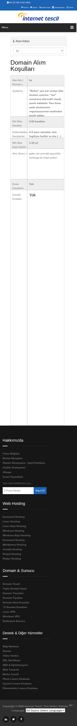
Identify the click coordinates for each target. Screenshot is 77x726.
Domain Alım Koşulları (16, 602)
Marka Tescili (11, 674)
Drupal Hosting (12, 553)
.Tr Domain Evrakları (15, 607)
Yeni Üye (25, 7)
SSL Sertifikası (11, 660)
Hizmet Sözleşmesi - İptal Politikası (24, 462)
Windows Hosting (13, 530)
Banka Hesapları (60, 7)
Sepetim (34, 7)
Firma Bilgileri (11, 453)
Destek (71, 7)
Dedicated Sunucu (14, 621)
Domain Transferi (13, 593)
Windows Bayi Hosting (16, 535)
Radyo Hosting (12, 558)
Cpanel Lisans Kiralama (17, 683)
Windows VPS (11, 616)
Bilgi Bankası (11, 646)
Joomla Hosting (12, 549)
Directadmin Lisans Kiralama (20, 688)
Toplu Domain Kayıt (15, 588)
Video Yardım (11, 655)
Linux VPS (9, 611)
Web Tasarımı (11, 669)
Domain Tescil (11, 583)
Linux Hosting (11, 521)
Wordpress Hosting (14, 544)
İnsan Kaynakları (13, 476)
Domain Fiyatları (13, 597)
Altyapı (7, 472)
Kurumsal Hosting (14, 516)
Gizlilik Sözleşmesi (14, 467)
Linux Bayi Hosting (14, 526)
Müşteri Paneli (46, 7)
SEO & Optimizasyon (15, 665)
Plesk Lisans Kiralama (16, 678)
